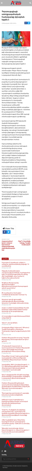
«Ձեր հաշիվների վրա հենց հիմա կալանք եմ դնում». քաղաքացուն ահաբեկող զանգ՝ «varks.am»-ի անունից (15, 421)
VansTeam (5, 467)
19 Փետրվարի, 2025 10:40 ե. (9, 23)
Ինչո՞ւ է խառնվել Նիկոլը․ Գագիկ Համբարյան (24, 242)
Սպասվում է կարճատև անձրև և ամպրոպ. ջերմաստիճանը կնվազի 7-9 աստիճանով (15, 264)
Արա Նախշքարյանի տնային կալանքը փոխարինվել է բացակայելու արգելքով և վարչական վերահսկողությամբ (16, 376)
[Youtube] (5, 451)
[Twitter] (28, 23)
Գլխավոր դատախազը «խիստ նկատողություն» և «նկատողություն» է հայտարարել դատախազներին (15, 430)
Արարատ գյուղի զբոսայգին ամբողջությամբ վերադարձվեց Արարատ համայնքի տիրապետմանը (15, 301)
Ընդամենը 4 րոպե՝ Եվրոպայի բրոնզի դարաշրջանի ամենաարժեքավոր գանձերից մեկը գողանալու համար (15, 357)
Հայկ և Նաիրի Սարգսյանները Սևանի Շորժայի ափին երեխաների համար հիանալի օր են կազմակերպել (15, 309)
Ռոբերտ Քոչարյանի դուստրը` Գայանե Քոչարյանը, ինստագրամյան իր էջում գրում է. (15, 339)
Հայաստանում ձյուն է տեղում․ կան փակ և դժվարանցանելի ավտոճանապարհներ (8, 245)
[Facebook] (25, 23)
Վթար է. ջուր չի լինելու (9, 322)
